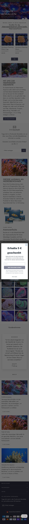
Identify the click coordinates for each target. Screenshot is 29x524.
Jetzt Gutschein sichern (14, 267)
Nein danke (14, 276)
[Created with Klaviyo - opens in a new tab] (14, 280)
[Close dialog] (26, 245)
